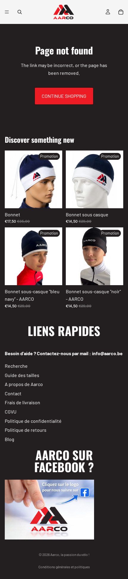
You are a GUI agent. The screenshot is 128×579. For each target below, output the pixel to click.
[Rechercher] (19, 12)
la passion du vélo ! (75, 554)
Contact (13, 393)
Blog (9, 439)
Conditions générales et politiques (64, 567)
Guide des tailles (22, 375)
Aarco (54, 554)
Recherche (16, 366)
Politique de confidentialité (33, 420)
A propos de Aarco (24, 384)
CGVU (10, 411)
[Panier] (120, 12)
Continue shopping (64, 96)
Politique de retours (25, 430)
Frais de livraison (22, 402)
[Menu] (7, 12)
